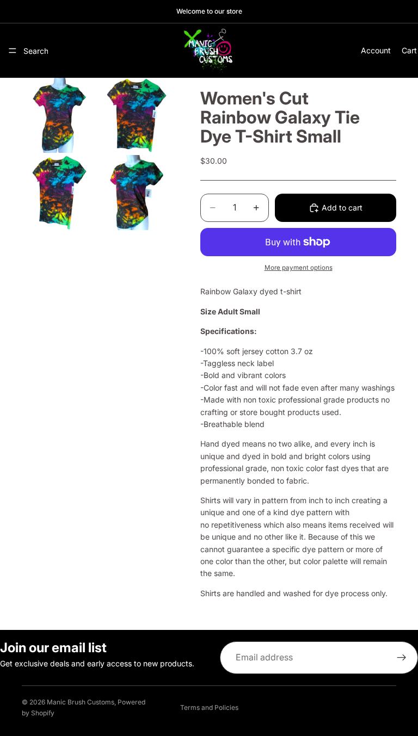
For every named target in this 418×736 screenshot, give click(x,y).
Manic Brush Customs (80, 702)
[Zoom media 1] (59, 115)
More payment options (299, 267)
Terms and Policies (209, 707)
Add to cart (342, 207)
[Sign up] (401, 657)
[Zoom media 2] (136, 115)
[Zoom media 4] (136, 192)
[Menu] (12, 50)
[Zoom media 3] (59, 192)
